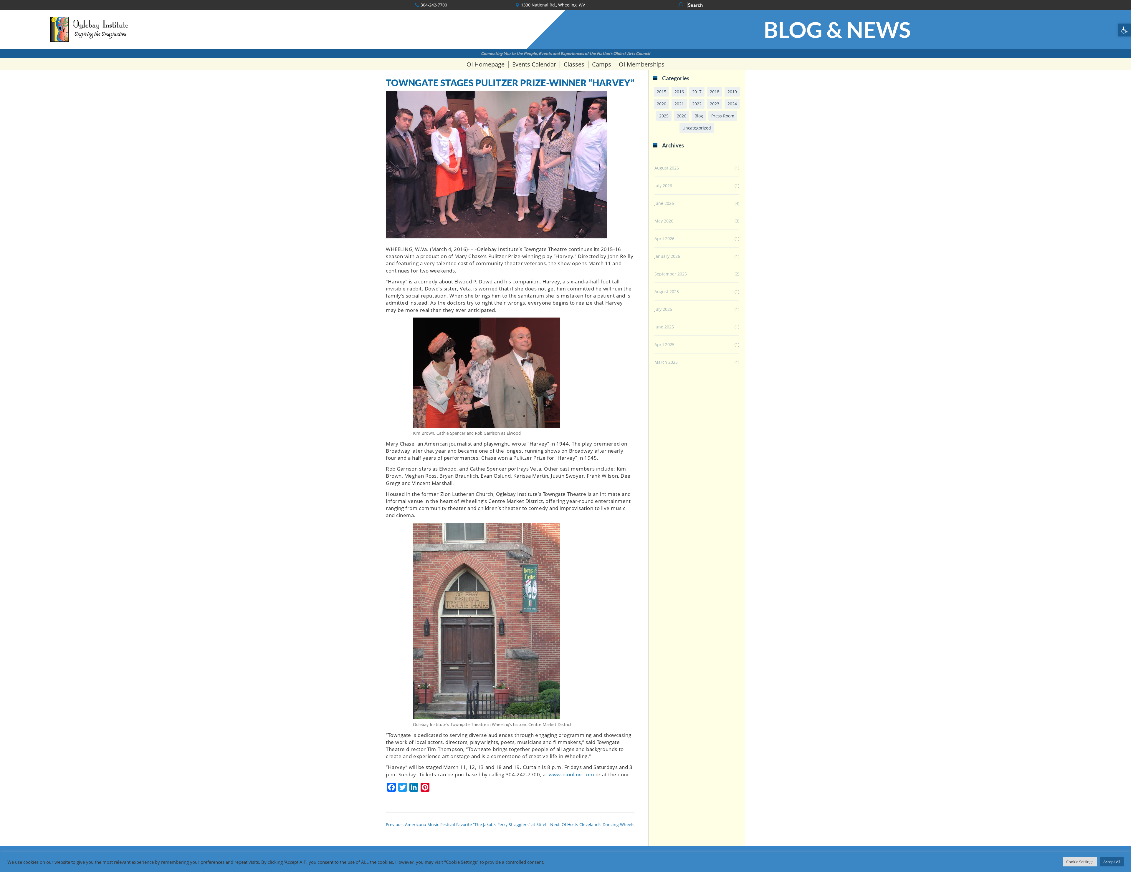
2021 (679, 104)
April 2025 (664, 344)
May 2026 (663, 221)
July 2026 (663, 185)
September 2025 (670, 274)
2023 (714, 104)
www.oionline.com (571, 774)
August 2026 (666, 168)
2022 (697, 104)
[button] (1124, 30)
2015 (661, 91)
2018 (714, 91)
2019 (732, 91)
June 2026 (664, 203)
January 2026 (667, 256)
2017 (697, 91)
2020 (661, 104)
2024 (732, 104)
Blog (699, 116)
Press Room (722, 116)
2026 (681, 116)
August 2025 (666, 291)
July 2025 (663, 309)
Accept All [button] (1111, 861)
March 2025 (666, 362)
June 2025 (664, 327)
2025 (664, 116)
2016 (679, 91)
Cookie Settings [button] (1079, 861)
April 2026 (664, 238)
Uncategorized (696, 128)
